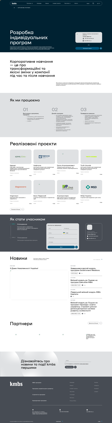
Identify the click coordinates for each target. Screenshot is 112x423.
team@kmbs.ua (90, 411)
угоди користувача (84, 363)
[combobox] (64, 233)
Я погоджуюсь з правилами (77, 363)
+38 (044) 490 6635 (64, 411)
